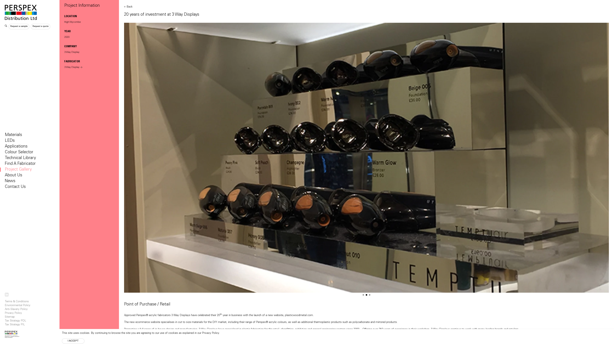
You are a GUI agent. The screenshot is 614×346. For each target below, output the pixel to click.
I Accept (73, 341)
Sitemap (10, 317)
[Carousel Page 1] (363, 295)
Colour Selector (19, 152)
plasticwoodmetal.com (299, 315)
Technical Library (20, 158)
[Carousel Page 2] (366, 295)
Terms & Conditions (17, 301)
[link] (7, 294)
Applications (16, 146)
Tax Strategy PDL (15, 321)
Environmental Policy (17, 305)
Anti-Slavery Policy (16, 309)
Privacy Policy (13, 313)
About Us (13, 175)
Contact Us (15, 187)
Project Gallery (18, 170)
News (10, 181)
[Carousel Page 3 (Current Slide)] (369, 295)
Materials (13, 135)
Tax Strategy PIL (15, 324)
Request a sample (19, 26)
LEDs (10, 141)
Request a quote (40, 26)
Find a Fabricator (20, 164)
